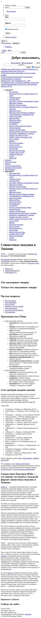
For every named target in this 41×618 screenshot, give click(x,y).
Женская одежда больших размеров (22, 113)
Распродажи (13, 149)
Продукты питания (16, 143)
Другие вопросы (11, 308)
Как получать (10, 304)
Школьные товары (15, 103)
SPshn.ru (4, 487)
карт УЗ (32, 402)
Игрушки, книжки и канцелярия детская (23, 101)
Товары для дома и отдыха (18, 135)
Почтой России (6, 469)
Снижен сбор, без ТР (16, 152)
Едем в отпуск (14, 145)
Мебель (12, 141)
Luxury (11, 156)
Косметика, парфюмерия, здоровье (21, 133)
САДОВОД (13, 124)
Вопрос (7, 164)
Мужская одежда (15, 120)
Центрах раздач (33, 263)
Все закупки (13, 92)
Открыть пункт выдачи (13, 168)
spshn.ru (10, 573)
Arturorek (28, 614)
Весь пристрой (14, 173)
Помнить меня (12, 29)
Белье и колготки (15, 116)
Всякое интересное (16, 154)
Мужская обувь (14, 122)
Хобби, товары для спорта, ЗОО (20, 137)
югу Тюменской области (21, 464)
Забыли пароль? (11, 37)
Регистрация (11, 11)
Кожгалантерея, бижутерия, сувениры (23, 132)
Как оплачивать (10, 302)
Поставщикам (10, 169)
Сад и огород (14, 139)
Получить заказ (10, 162)
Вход (10, 50)
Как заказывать (10, 301)
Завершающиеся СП (12, 270)
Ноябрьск (8, 47)
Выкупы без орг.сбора (17, 150)
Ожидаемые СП (11, 272)
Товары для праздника (17, 130)
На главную (7, 43)
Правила (8, 160)
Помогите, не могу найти (14, 306)
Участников (5, 261)
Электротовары (14, 128)
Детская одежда (14, 97)
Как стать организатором (14, 310)
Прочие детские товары (17, 105)
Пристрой (12, 158)
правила (4, 556)
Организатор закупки (8, 259)
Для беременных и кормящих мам (21, 114)
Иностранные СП (15, 147)
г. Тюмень (6, 464)
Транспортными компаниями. (24, 469)
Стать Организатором (13, 166)
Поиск (4, 50)
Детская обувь (14, 99)
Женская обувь (14, 118)
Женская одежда (15, 111)
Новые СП (9, 269)
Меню (4, 41)
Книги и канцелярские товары (20, 126)
